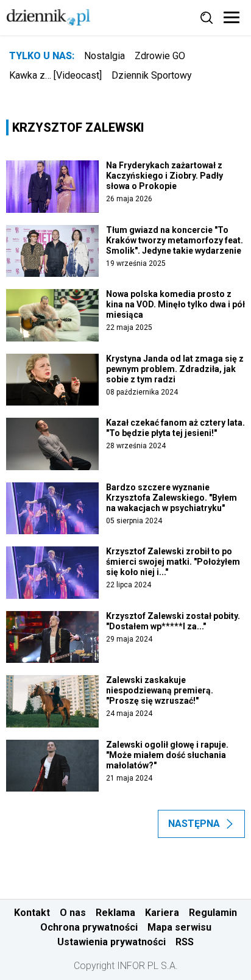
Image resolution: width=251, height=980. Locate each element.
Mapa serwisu (179, 927)
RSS (184, 942)
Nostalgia (104, 56)
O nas (73, 912)
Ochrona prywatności (89, 927)
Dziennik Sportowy (151, 75)
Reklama (115, 912)
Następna (194, 823)
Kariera (162, 912)
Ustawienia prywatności (111, 942)
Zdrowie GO (160, 56)
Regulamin (213, 912)
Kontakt (32, 912)
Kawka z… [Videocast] (55, 75)
